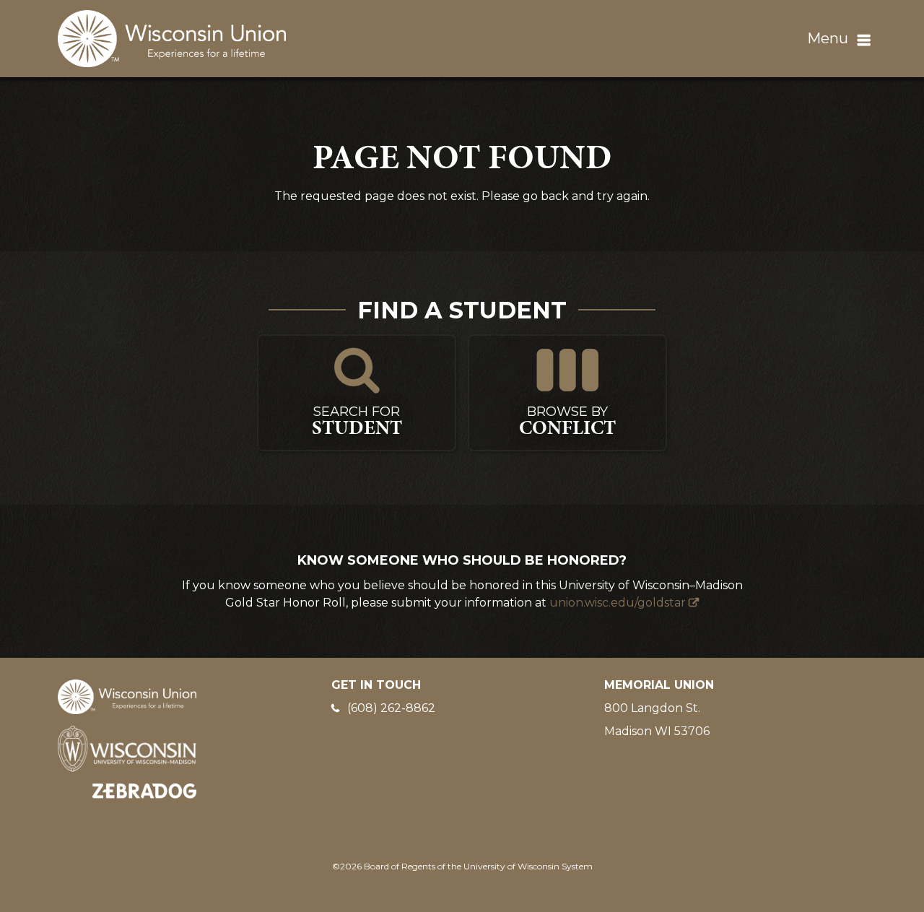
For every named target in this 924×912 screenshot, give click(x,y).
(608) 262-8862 (391, 708)
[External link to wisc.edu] (127, 748)
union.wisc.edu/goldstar (617, 602)
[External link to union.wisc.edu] (127, 696)
